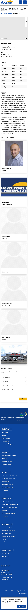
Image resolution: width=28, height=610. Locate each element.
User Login (23, 593)
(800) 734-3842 (7, 577)
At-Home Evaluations (9, 478)
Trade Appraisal (8, 487)
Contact (5, 579)
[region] (14, 28)
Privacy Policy (15, 591)
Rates (5, 458)
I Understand (21, 606)
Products (5, 498)
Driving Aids (6, 510)
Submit (23, 399)
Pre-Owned (6, 438)
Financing (6, 441)
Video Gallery (7, 533)
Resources (6, 524)
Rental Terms (7, 464)
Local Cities (6, 591)
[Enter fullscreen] (26, 18)
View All (5, 432)
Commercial (6, 550)
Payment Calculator (9, 530)
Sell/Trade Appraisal (9, 444)
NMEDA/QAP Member (9, 536)
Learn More (10, 603)
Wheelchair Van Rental (9, 455)
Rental (4, 452)
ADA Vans (6, 553)
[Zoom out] (26, 24)
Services (5, 472)
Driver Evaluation (8, 484)
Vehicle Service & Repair (10, 476)
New (4, 435)
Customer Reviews (8, 528)
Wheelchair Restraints (9, 513)
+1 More (5, 490)
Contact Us (23, 591)
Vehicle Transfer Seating (10, 507)
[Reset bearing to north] (26, 26)
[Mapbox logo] (3, 38)
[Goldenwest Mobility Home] (1, 13)
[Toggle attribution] (26, 38)
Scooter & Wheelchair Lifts (10, 504)
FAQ (4, 539)
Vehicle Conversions (9, 502)
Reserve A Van (7, 461)
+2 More (5, 542)
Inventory (5, 429)
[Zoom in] (26, 21)
